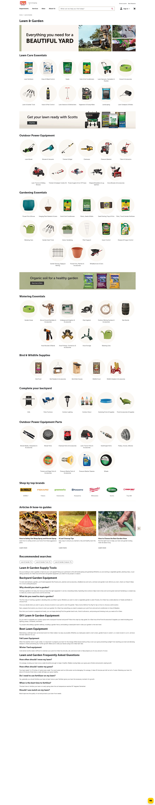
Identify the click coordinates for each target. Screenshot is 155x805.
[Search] (112, 9)
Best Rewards (132, 3)
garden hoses (103, 633)
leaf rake (80, 643)
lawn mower (120, 633)
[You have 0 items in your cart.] (134, 8)
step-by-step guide (81, 619)
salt (69, 651)
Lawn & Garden (25, 562)
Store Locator (123, 3)
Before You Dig (88, 605)
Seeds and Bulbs (126, 600)
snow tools (77, 651)
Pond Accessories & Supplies (109, 619)
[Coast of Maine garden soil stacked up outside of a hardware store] (77, 280)
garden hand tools (71, 611)
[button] (125, 8)
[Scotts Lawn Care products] (77, 120)
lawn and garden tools (101, 582)
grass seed (85, 633)
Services (35, 8)
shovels (65, 651)
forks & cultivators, (83, 611)
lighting (21, 621)
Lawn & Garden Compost (62, 562)
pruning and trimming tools (100, 611)
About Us (52, 8)
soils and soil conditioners (100, 608)
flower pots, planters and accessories (65, 582)
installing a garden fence (52, 624)
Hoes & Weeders (114, 608)
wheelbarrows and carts (84, 582)
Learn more (23, 548)
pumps (26, 621)
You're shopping (32, 3)
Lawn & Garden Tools (42, 562)
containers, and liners (35, 621)
